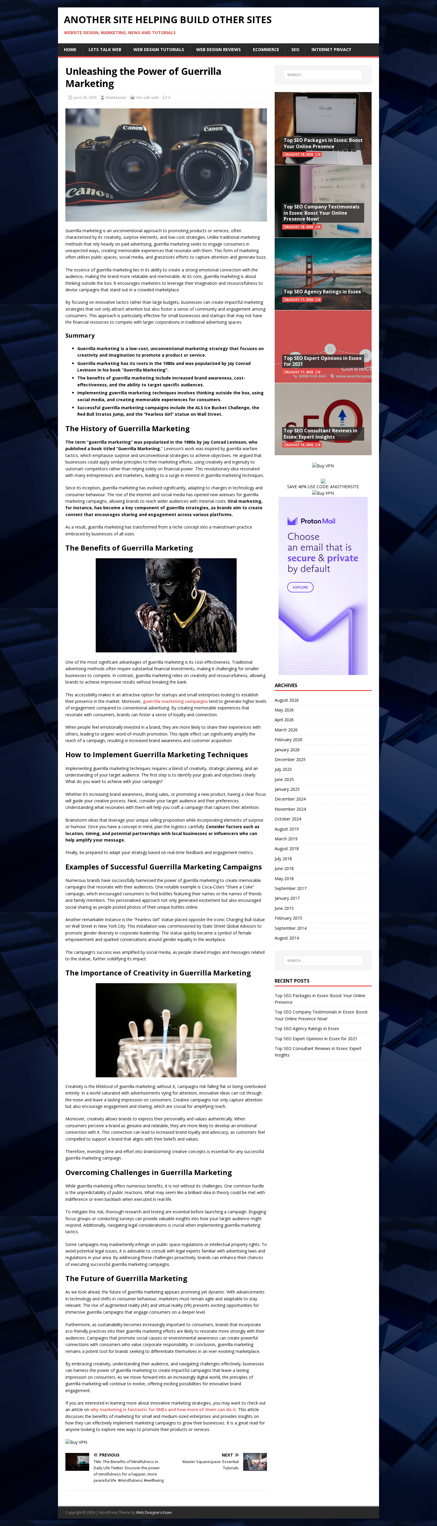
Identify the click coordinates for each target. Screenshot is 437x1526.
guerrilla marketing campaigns (175, 701)
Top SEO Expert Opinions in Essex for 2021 (322, 361)
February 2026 (288, 739)
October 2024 (288, 819)
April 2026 (284, 719)
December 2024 (290, 799)
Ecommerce (266, 49)
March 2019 (286, 839)
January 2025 (287, 789)
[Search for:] (323, 75)
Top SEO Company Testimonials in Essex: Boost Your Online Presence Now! (321, 212)
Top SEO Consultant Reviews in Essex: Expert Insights (320, 433)
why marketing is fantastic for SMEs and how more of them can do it (163, 1409)
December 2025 (290, 759)
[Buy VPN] (76, 1442)
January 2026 (287, 749)
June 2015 (284, 908)
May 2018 (284, 878)
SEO (295, 49)
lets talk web (147, 97)
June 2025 (284, 779)
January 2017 (287, 898)
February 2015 (288, 918)
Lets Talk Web (105, 49)
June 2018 (284, 868)
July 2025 (283, 769)
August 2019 (287, 829)
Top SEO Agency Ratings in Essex (322, 291)
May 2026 (284, 710)
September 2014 (290, 928)
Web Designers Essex (154, 1512)
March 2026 (286, 730)
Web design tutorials (158, 49)
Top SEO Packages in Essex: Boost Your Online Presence (323, 143)
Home (70, 49)
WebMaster (116, 97)
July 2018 (283, 858)
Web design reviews (218, 49)
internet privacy (331, 49)
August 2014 (287, 938)
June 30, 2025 (85, 97)
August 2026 (287, 700)
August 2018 (287, 848)
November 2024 (290, 809)
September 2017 (290, 888)
